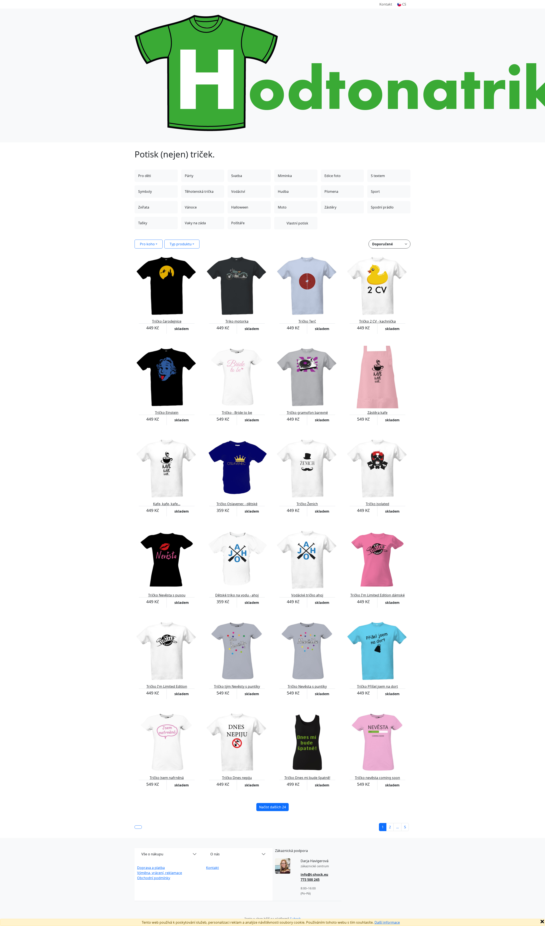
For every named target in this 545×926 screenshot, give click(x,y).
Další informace (387, 922)
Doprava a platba (151, 867)
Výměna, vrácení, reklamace (159, 872)
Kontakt (385, 4)
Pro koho (147, 244)
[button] (402, 4)
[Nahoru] (138, 827)
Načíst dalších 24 (272, 807)
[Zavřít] (542, 921)
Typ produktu (181, 244)
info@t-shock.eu (314, 874)
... (397, 827)
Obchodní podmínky (153, 878)
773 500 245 (310, 879)
